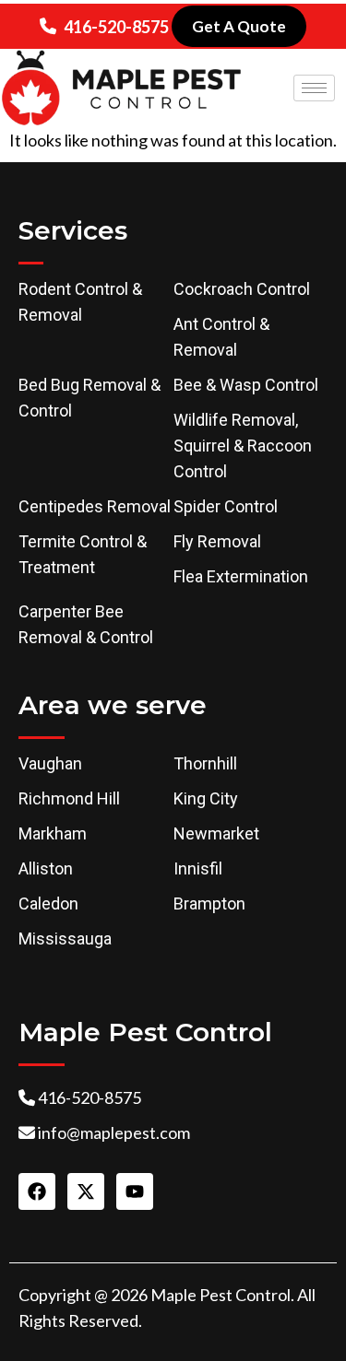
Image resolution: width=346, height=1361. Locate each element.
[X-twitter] (85, 1191)
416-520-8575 (116, 27)
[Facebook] (36, 1191)
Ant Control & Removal (221, 336)
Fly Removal (217, 541)
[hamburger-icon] (314, 88)
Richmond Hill (69, 798)
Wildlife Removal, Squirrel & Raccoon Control (242, 445)
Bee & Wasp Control (245, 384)
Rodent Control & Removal (80, 301)
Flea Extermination (240, 576)
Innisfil (197, 868)
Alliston (45, 868)
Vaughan (50, 763)
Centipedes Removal (94, 506)
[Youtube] (134, 1191)
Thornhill (205, 763)
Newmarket (216, 833)
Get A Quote (239, 26)
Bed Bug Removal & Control (89, 397)
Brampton (209, 903)
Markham (52, 833)
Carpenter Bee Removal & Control (85, 624)
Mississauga (65, 938)
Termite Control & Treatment (82, 554)
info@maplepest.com (114, 1132)
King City (205, 798)
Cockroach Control (241, 289)
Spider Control (225, 506)
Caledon (48, 903)
